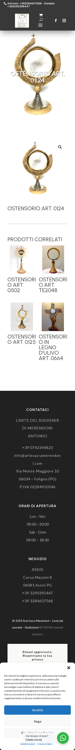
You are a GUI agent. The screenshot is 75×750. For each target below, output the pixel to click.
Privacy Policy (45, 743)
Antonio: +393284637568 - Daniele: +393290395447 (31, 5)
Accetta (37, 710)
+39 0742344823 (37, 447)
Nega (37, 721)
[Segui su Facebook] (55, 20)
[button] (69, 668)
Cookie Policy (27, 743)
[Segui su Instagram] (64, 20)
